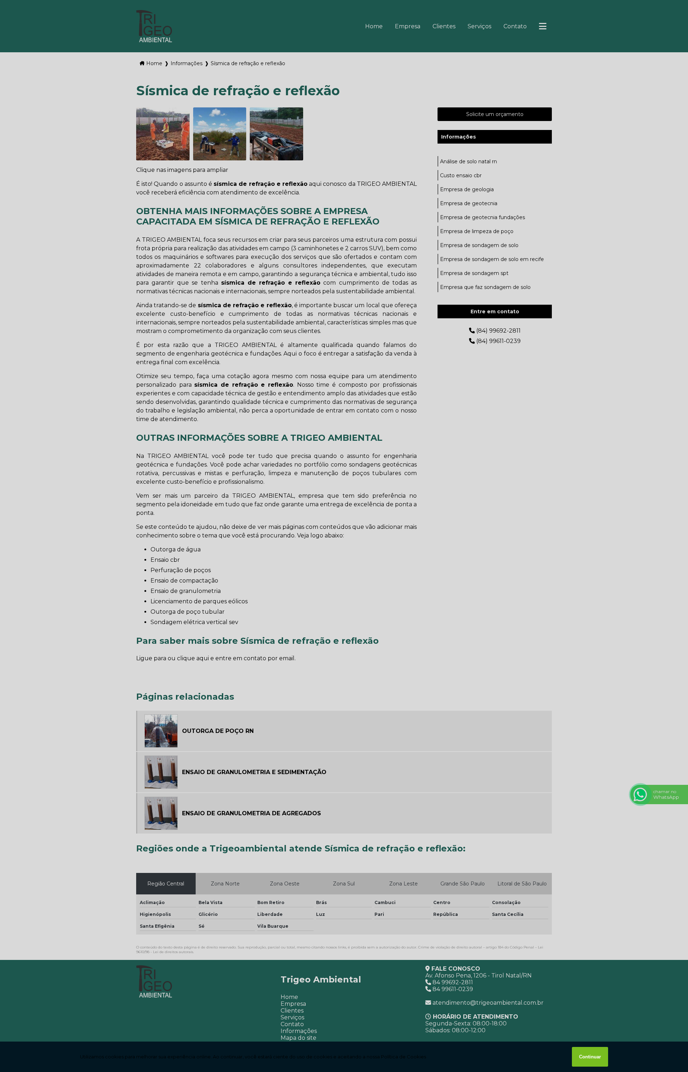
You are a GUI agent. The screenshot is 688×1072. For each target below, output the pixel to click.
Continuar (590, 1056)
